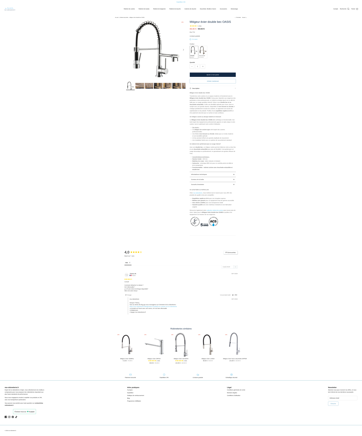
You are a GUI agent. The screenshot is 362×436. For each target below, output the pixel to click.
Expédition (130, 392)
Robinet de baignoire (159, 9)
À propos (130, 390)
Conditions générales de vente (236, 390)
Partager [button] (129, 295)
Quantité (192, 62)
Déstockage (234, 9)
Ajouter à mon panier (213, 74)
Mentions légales (232, 392)
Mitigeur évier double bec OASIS (137, 17)
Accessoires (223, 9)
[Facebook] (6, 417)
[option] (156, 49)
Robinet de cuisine (129, 9)
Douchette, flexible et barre (208, 9)
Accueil (116, 17)
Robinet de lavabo (144, 9)
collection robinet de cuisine (215, 210)
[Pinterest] (13, 417)
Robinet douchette (124, 17)
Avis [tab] (126, 263)
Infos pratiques (133, 387)
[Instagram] (9, 417)
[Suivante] (183, 50)
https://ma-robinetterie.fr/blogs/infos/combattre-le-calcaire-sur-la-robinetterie (153, 306)
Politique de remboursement (135, 395)
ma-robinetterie (197, 193)
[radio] (194, 52)
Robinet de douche (175, 9)
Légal (229, 387)
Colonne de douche (190, 9)
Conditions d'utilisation (233, 395)
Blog (128, 398)
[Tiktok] (16, 417)
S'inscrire (333, 403)
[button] (233, 295)
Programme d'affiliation (134, 401)
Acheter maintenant (213, 81)
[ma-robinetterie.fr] (10, 9)
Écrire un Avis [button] (231, 252)
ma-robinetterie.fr (12, 430)
